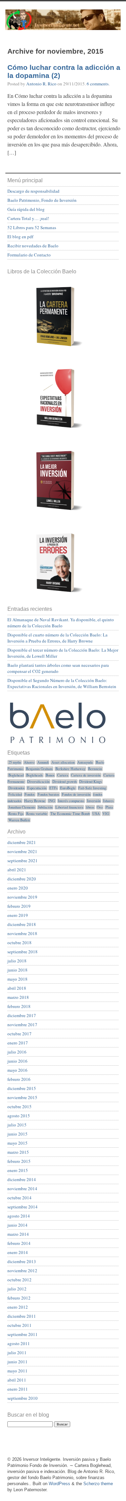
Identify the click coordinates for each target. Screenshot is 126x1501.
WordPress (59, 1483)
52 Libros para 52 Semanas (31, 227)
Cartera (62, 775)
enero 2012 (17, 1307)
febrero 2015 (19, 1161)
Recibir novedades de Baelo (32, 246)
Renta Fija (16, 813)
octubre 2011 (19, 1325)
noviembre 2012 (22, 1270)
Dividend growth (64, 781)
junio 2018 (17, 970)
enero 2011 (17, 1389)
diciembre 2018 (21, 924)
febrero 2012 (19, 1298)
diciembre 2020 (21, 879)
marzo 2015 (18, 1152)
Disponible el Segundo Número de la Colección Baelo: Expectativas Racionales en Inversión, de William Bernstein (61, 683)
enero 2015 (17, 1170)
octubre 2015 (19, 1106)
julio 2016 (17, 1052)
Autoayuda (85, 762)
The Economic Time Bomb (70, 813)
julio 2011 (17, 1352)
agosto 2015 (18, 1116)
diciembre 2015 (21, 1088)
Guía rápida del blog (26, 209)
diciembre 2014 (21, 1179)
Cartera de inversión (85, 775)
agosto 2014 (18, 1216)
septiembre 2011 (22, 1334)
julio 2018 (17, 961)
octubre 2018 (19, 942)
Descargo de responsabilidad (33, 191)
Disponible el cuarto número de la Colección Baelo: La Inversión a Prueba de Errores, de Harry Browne (57, 638)
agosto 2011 (18, 1343)
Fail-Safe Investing (92, 788)
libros (90, 807)
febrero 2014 (19, 1243)
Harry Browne (34, 800)
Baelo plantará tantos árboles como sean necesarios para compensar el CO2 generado (58, 668)
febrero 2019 (19, 906)
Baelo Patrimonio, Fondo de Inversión (42, 200)
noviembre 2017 (22, 1024)
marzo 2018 (18, 997)
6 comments (98, 84)
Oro (99, 807)
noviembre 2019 (22, 897)
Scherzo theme (98, 1483)
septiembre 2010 (22, 1398)
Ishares (108, 800)
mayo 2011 (17, 1371)
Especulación (36, 788)
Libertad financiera (69, 807)
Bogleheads (34, 775)
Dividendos (16, 788)
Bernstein (95, 768)
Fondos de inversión (76, 794)
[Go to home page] (63, 24)
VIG (105, 813)
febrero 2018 (19, 1006)
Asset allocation (63, 762)
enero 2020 (17, 888)
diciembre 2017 (21, 1015)
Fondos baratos (48, 794)
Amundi (43, 762)
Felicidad (15, 794)
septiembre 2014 (22, 1207)
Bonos (50, 775)
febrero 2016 (19, 1079)
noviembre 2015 (22, 1097)
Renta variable (36, 813)
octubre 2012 (19, 1280)
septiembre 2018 (22, 952)
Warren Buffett (19, 820)
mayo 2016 (17, 1070)
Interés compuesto (71, 800)
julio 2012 (17, 1289)
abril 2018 (16, 988)
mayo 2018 (17, 979)
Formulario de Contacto (29, 255)
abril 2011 (16, 1380)
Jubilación (45, 807)
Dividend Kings (90, 781)
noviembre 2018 (22, 933)
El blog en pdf (20, 237)
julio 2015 (17, 1125)
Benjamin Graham (39, 768)
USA (96, 813)
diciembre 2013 (21, 1261)
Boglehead (16, 775)
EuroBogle (68, 788)
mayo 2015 (17, 1143)
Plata (109, 807)
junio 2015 (17, 1134)
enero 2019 (17, 915)
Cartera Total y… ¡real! (28, 218)
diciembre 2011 (21, 1316)
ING (51, 800)
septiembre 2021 (22, 860)
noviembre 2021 (22, 851)
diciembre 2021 (21, 842)
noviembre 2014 (22, 1188)
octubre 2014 (19, 1198)
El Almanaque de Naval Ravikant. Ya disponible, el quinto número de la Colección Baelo (60, 623)
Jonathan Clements (21, 807)
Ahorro (29, 762)
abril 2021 (16, 870)
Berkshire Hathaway (70, 768)
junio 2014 (17, 1225)
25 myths (14, 762)
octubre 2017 (19, 1034)
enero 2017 (17, 1043)
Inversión (93, 800)
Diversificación (38, 781)
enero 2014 (17, 1252)
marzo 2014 (18, 1234)
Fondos (30, 794)
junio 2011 (17, 1362)
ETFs (53, 788)
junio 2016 (17, 1061)
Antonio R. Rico (41, 84)
